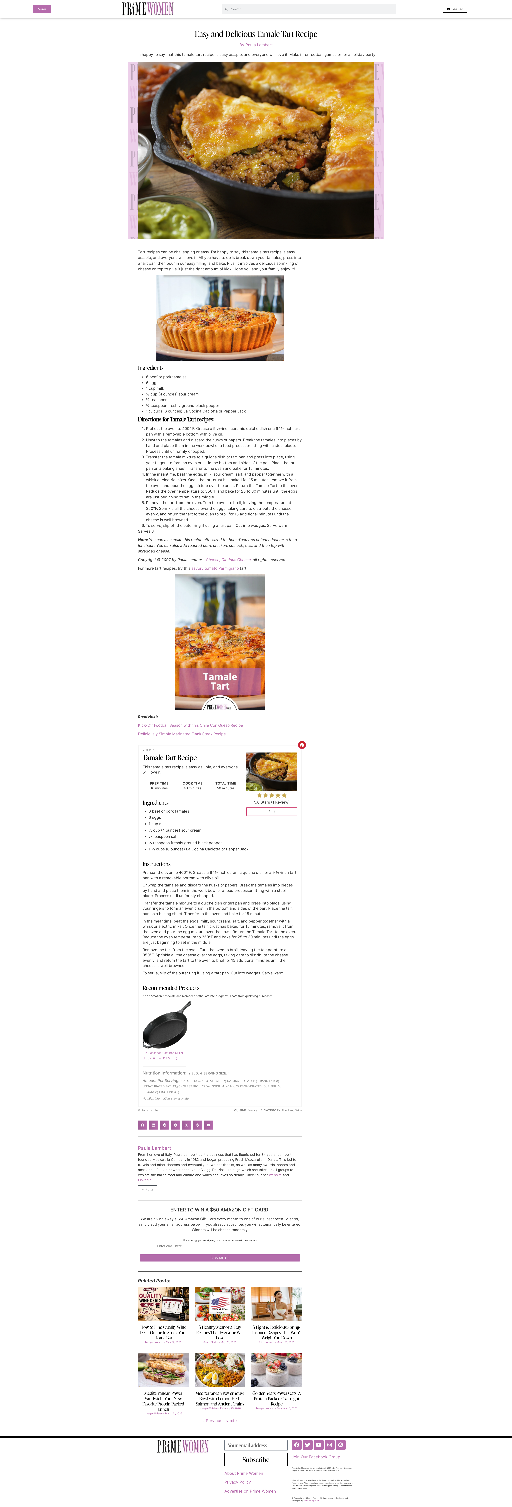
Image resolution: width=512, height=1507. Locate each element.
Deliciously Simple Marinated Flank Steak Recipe (182, 734)
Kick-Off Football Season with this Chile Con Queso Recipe (190, 725)
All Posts (147, 1189)
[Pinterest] (341, 1445)
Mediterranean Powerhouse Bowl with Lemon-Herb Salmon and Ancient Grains (219, 1398)
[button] (142, 1125)
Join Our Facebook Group (316, 1457)
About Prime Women (243, 1473)
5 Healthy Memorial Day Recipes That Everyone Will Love (220, 1332)
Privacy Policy (237, 1482)
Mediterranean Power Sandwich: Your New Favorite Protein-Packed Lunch (163, 1401)
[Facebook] (297, 1445)
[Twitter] (308, 1445)
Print (271, 812)
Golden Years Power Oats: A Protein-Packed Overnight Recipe (276, 1398)
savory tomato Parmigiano (215, 568)
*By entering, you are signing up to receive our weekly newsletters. (220, 1240)
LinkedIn (145, 1180)
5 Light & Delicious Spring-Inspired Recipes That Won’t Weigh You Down (276, 1332)
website (275, 1175)
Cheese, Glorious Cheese (228, 559)
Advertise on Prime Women (250, 1491)
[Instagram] (330, 1445)
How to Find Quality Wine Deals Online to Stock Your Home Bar (163, 1332)
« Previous (212, 1420)
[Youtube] (319, 1445)
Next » (231, 1420)
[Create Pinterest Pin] (302, 745)
